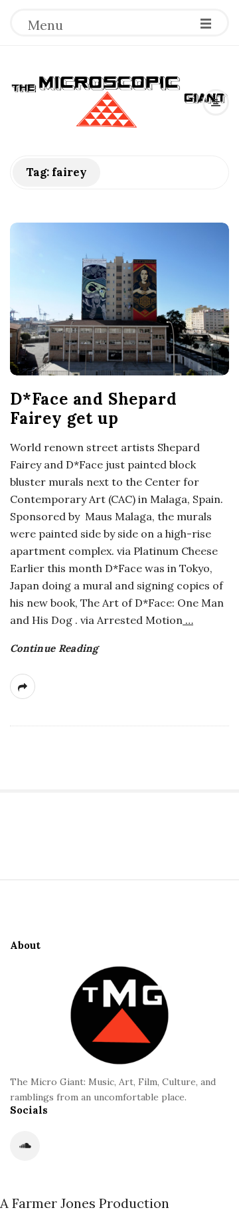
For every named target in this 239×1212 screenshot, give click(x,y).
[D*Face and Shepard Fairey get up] (119, 299)
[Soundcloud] (25, 1146)
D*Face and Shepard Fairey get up (93, 409)
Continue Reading (54, 648)
